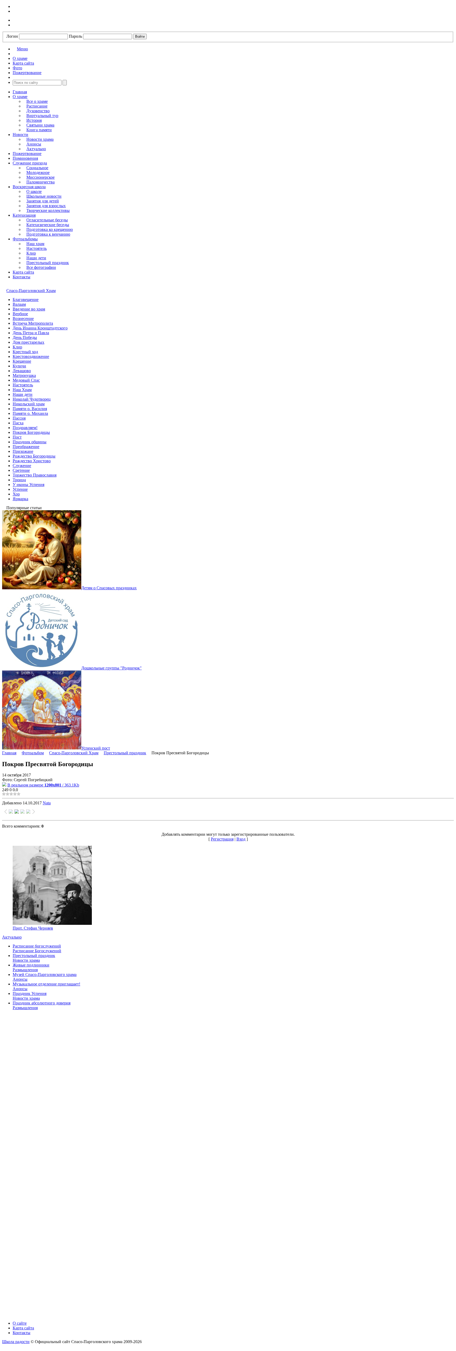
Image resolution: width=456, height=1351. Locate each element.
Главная (20, 92)
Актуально (36, 149)
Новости (20, 134)
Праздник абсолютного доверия (41, 1003)
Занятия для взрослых (46, 205)
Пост (17, 437)
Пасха (18, 423)
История (34, 120)
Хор (16, 494)
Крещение (22, 361)
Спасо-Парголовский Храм (31, 290)
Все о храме (37, 101)
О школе (34, 191)
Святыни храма (40, 125)
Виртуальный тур (42, 115)
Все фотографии (41, 267)
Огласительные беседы (47, 220)
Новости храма (40, 139)
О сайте (20, 1323)
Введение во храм (29, 309)
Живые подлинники (31, 965)
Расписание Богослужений (37, 951)
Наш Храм (22, 389)
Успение (20, 489)
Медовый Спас (26, 380)
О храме (20, 96)
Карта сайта (23, 272)
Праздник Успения (29, 993)
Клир (31, 253)
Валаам (19, 304)
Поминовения (25, 158)
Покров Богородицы (31, 432)
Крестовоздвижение (31, 356)
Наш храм (35, 243)
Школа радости (16, 1341)
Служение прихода (30, 163)
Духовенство (38, 111)
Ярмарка (20, 499)
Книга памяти (39, 130)
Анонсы (33, 144)
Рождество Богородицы (34, 456)
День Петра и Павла (31, 333)
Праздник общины (29, 442)
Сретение (21, 470)
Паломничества (40, 182)
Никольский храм (29, 404)
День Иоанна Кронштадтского (40, 328)
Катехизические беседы (47, 224)
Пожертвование (27, 153)
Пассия (19, 418)
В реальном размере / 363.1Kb (43, 785)
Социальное (37, 168)
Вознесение (23, 318)
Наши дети (36, 258)
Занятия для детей (42, 201)
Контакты (21, 277)
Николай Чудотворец (32, 399)
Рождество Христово (32, 461)
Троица (19, 480)
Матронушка (24, 375)
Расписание (37, 106)
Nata (47, 803)
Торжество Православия (34, 475)
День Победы (25, 337)
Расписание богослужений (37, 946)
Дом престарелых (28, 342)
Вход (240, 839)
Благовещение (26, 299)
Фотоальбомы (25, 239)
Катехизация (24, 215)
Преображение (26, 446)
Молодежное (38, 172)
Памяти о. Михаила (30, 413)
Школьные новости (43, 196)
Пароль (75, 36)
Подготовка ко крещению (49, 229)
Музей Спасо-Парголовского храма (45, 974)
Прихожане (23, 451)
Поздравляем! (25, 427)
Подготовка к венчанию (48, 234)
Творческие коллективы (48, 210)
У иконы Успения (28, 484)
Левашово (22, 370)
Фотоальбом (33, 753)
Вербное (20, 314)
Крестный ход (25, 351)
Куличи (19, 366)
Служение (22, 465)
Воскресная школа (29, 186)
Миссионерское (40, 177)
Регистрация (222, 839)
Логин (12, 36)
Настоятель (36, 248)
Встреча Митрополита (33, 323)
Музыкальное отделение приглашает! (46, 984)
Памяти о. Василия (30, 408)
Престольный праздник (47, 262)
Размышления (25, 970)
